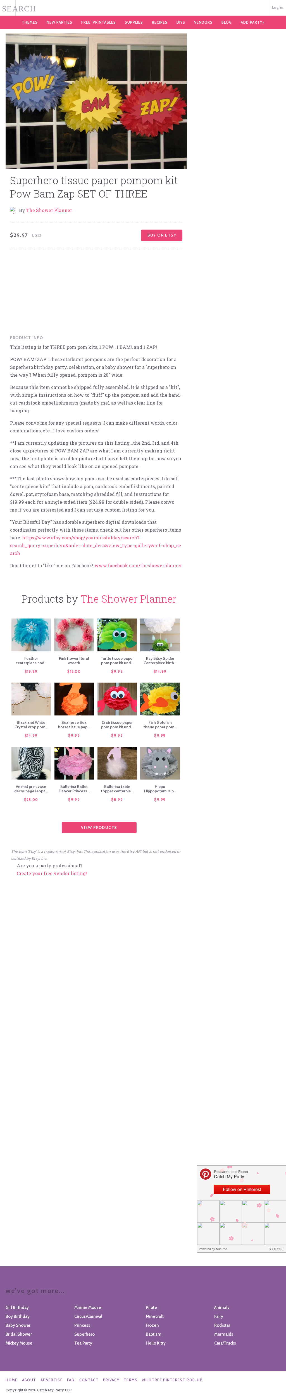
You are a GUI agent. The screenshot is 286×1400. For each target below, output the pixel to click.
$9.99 (117, 671)
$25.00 (31, 799)
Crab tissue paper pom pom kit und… (117, 724)
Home (11, 1380)
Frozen (152, 1325)
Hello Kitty (156, 1343)
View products (99, 827)
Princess (82, 1325)
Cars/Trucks (225, 1343)
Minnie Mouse (87, 1307)
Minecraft (155, 1316)
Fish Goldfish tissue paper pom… (160, 724)
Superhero (84, 1334)
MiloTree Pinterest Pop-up (172, 1380)
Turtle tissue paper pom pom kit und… (117, 660)
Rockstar (222, 1325)
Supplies (134, 22)
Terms (131, 1380)
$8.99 (117, 799)
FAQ (71, 1380)
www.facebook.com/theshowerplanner (138, 565)
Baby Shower (18, 1325)
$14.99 (160, 671)
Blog (226, 22)
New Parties (59, 22)
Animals (221, 1307)
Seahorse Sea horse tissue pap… (74, 724)
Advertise (51, 1380)
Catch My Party (143, 8)
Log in (278, 7)
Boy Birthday (18, 1316)
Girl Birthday (17, 1307)
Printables (98, 22)
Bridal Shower (19, 1334)
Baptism (153, 1334)
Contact (89, 1380)
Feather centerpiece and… (31, 660)
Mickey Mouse (19, 1343)
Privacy (111, 1380)
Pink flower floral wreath (74, 660)
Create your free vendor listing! (52, 873)
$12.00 (74, 671)
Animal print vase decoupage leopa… (31, 788)
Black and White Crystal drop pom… (31, 724)
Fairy (218, 1316)
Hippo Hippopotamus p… (160, 788)
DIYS (181, 22)
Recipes (160, 22)
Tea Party (83, 1343)
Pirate (151, 1307)
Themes (30, 22)
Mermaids (223, 1334)
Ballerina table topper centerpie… (117, 788)
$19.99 (31, 671)
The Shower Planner (49, 210)
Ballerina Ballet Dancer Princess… (74, 788)
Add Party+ (252, 22)
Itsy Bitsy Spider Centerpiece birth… (160, 660)
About (29, 1380)
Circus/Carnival (88, 1316)
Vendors (203, 22)
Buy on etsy (161, 235)
